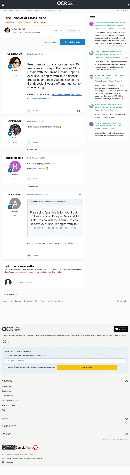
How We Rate (7, 396)
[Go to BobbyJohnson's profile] (15, 166)
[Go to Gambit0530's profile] (7, 30)
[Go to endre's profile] (91, 124)
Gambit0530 (19, 29)
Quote (35, 111)
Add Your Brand (8, 405)
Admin (100, 57)
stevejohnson (102, 28)
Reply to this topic (72, 42)
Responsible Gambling (27, 458)
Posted (35, 54)
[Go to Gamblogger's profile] (91, 77)
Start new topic (49, 42)
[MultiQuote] (29, 111)
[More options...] (80, 54)
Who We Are (7, 386)
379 (16, 75)
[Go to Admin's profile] (91, 53)
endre (99, 128)
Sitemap (40, 458)
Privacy (15, 458)
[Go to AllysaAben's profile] (15, 203)
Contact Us (6, 391)
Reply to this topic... (26, 282)
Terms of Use (6, 458)
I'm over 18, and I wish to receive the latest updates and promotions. (31, 367)
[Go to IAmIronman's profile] (15, 130)
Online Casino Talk (32, 32)
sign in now (56, 269)
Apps (4, 410)
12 (16, 216)
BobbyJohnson (14, 157)
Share (59, 31)
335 (15, 142)
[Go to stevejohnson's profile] (91, 24)
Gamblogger (102, 81)
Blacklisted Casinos (10, 400)
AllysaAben (14, 194)
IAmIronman (15, 121)
